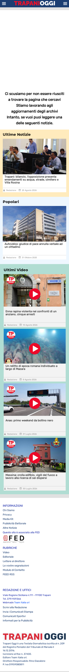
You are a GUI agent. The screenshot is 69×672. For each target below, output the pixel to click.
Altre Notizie (10, 527)
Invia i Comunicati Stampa (18, 611)
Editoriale (8, 556)
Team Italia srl (21, 602)
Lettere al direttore (14, 561)
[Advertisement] (34, 48)
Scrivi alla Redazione (15, 607)
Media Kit (8, 519)
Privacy (7, 514)
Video (6, 552)
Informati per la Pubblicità (18, 620)
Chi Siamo (9, 510)
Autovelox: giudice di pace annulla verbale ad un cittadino (32, 245)
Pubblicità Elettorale (14, 523)
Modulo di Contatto (14, 570)
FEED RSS (9, 574)
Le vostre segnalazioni (16, 565)
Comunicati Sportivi (14, 616)
